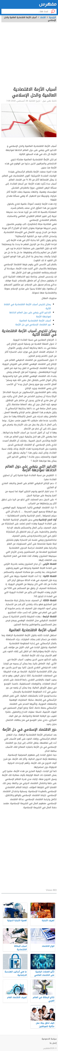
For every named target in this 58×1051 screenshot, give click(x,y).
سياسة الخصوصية (49, 1039)
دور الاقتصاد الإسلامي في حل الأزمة (33, 324)
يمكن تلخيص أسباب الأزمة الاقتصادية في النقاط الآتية (27, 306)
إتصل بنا (53, 1043)
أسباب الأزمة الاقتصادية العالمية (35, 320)
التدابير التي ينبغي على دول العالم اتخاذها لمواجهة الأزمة (30, 314)
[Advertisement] (29, 56)
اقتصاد (43, 17)
